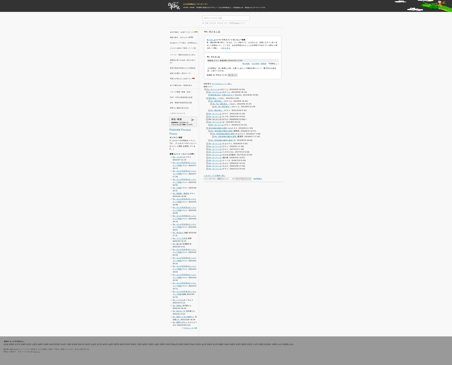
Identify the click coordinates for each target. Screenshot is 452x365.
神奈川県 (81, 344)
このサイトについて (177, 113)
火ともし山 (211, 40)
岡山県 (192, 344)
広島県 (198, 344)
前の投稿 (246, 64)
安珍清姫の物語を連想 (217, 128)
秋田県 (28, 344)
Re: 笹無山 (177, 305)
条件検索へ (257, 179)
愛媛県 (221, 344)
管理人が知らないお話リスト (181, 78)
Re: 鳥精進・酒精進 (181, 193)
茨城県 (46, 344)
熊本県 (249, 344)
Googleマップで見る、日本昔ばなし (184, 43)
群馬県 (57, 344)
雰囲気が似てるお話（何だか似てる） (182, 61)
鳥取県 (181, 344)
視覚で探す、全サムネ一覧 (180, 37)
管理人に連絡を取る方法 (179, 108)
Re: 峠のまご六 (179, 311)
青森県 (11, 344)
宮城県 (23, 344)
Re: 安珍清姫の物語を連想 (221, 131)
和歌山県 (174, 344)
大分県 (255, 344)
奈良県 (167, 344)
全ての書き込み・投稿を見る (181, 85)
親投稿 (263, 64)
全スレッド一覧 (190, 328)
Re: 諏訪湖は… (217, 101)
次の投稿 (255, 64)
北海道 (6, 344)
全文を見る (225, 48)
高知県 (226, 344)
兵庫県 (162, 344)
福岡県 (232, 344)
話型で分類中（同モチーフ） (181, 73)
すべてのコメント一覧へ (222, 84)
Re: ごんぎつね (179, 157)
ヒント (237, 23)
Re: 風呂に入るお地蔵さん (184, 317)
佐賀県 (238, 344)
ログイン (36, 352)
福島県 (40, 344)
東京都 (74, 344)
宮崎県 (261, 344)
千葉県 (69, 344)
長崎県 (244, 344)
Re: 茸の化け (178, 233)
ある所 (280, 344)
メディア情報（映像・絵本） (181, 92)
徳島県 (209, 344)
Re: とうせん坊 (179, 300)
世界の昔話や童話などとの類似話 (182, 68)
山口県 (204, 344)
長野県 (116, 344)
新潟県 (87, 344)
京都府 (150, 344)
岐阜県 (122, 344)
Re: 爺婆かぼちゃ (180, 322)
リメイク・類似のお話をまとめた (182, 55)
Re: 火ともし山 (213, 89)
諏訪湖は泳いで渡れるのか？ (222, 95)
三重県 (139, 344)
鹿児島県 (267, 344)
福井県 (105, 344)
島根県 (186, 344)
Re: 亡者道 (177, 188)
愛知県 (133, 344)
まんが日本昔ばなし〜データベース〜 (195, 4)
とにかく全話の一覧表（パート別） (183, 48)
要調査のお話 (288, 344)
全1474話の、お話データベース (182, 32)
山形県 (34, 344)
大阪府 (156, 344)
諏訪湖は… (213, 98)
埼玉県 (63, 344)
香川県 (215, 344)
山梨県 (110, 344)
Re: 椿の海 (177, 244)
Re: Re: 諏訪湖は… (220, 104)
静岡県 (127, 344)
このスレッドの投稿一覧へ (215, 175)
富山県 (93, 344)
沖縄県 (274, 344)
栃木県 (51, 344)
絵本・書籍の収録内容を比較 (181, 102)
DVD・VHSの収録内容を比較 (181, 97)
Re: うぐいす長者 (180, 238)
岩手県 (17, 344)
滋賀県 (145, 344)
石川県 (99, 344)
